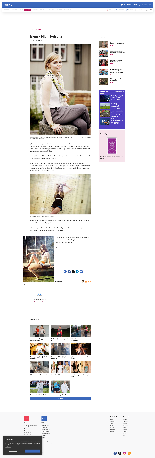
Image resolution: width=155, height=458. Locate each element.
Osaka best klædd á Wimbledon (38, 395)
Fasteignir (125, 421)
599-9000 (29, 435)
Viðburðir (125, 425)
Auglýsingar (44, 427)
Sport (111, 423)
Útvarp (112, 431)
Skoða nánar (8, 446)
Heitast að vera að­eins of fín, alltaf (39, 375)
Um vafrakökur (45, 442)
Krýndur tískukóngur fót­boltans (59, 395)
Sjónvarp (112, 429)
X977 (124, 434)
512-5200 (46, 425)
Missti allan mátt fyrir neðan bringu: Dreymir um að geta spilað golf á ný (117, 71)
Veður (124, 427)
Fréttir (112, 419)
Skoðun (112, 427)
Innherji (125, 419)
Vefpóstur (43, 440)
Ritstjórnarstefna (45, 431)
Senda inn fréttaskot (46, 444)
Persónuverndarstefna (29, 429)
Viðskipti (112, 421)
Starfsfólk (43, 435)
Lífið (111, 425)
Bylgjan (125, 429)
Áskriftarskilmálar (45, 433)
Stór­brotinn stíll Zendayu (57, 375)
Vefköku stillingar (13, 451)
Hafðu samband (45, 429)
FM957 (125, 431)
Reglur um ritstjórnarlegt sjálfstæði (30, 426)
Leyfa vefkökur (32, 451)
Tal (124, 436)
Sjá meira (60, 398)
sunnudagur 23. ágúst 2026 (130, 5)
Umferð (43, 437)
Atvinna (125, 423)
